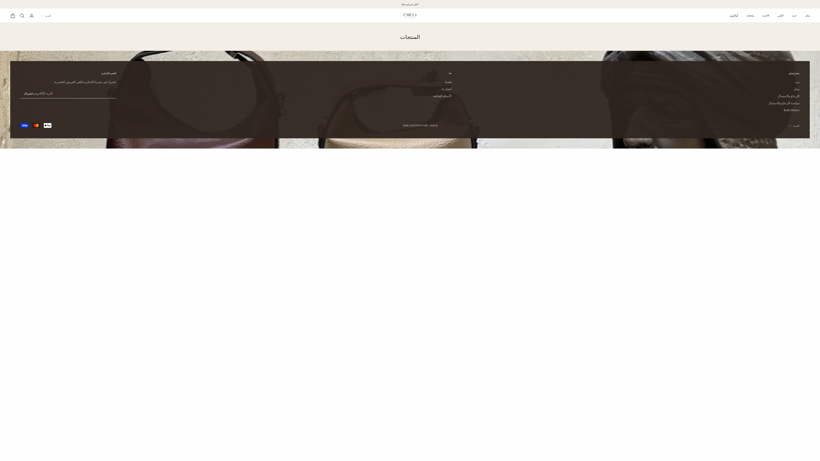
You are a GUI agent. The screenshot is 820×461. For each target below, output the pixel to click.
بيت (797, 82)
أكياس (780, 15)
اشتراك (28, 93)
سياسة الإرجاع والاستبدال (784, 103)
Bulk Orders (792, 110)
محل (807, 15)
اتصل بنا (447, 89)
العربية (48, 15)
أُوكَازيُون (734, 15)
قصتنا (448, 82)
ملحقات (750, 15)
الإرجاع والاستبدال (789, 96)
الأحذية (766, 15)
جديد (794, 15)
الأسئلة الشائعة (442, 96)
